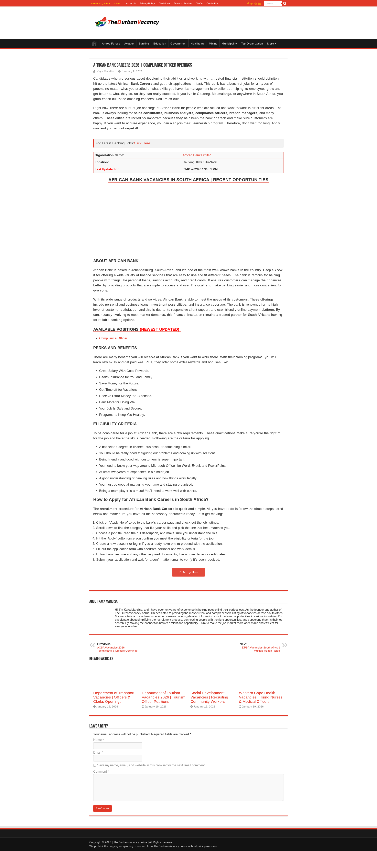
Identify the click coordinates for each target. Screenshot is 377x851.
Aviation (129, 43)
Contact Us (212, 3)
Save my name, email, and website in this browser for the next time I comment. (151, 765)
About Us (131, 3)
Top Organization (252, 43)
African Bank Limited (197, 155)
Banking (144, 43)
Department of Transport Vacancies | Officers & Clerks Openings (113, 697)
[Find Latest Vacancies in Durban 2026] (126, 22)
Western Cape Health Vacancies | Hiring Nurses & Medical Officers (261, 697)
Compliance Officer (113, 338)
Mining (213, 43)
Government (178, 43)
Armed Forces (111, 43)
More (270, 43)
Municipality (229, 43)
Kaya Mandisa (105, 71)
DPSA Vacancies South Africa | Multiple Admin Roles (260, 647)
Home (94, 43)
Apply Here (191, 572)
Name (98, 739)
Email (98, 752)
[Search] (285, 3)
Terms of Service (183, 3)
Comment (101, 771)
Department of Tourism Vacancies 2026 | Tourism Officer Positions (163, 697)
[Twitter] (251, 3)
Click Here (142, 143)
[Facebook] (248, 3)
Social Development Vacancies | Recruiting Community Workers (209, 697)
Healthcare (198, 43)
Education (159, 43)
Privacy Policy (147, 3)
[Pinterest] (255, 3)
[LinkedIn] (259, 3)
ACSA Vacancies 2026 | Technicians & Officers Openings (117, 647)
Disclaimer (164, 3)
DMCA (199, 3)
